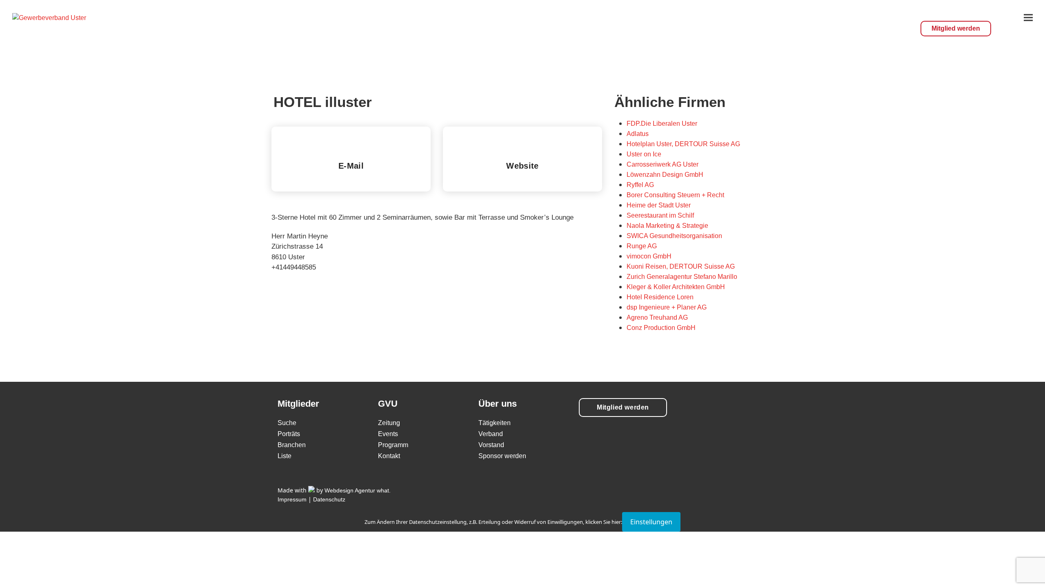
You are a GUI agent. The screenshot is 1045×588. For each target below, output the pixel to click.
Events (388, 433)
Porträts (289, 433)
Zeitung (389, 422)
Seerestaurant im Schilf (660, 215)
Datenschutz (329, 499)
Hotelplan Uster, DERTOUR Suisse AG (683, 143)
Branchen (292, 444)
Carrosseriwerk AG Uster (662, 164)
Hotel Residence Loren (660, 297)
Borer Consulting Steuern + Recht (675, 195)
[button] (1028, 17)
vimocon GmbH (649, 256)
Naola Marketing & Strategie (667, 225)
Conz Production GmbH (661, 327)
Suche (287, 422)
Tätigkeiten (494, 422)
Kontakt (389, 455)
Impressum (292, 499)
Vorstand (491, 444)
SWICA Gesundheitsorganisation (674, 235)
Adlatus (638, 133)
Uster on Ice (644, 154)
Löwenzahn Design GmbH (665, 174)
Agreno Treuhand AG (657, 317)
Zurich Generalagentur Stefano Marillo (682, 276)
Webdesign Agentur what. (358, 490)
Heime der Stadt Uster (659, 205)
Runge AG (642, 246)
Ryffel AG (640, 184)
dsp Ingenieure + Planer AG (667, 307)
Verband (490, 433)
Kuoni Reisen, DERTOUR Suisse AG (681, 266)
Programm (393, 444)
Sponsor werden (502, 455)
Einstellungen (651, 521)
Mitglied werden (956, 28)
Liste (284, 455)
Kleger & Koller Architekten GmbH (676, 286)
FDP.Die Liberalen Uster (662, 123)
